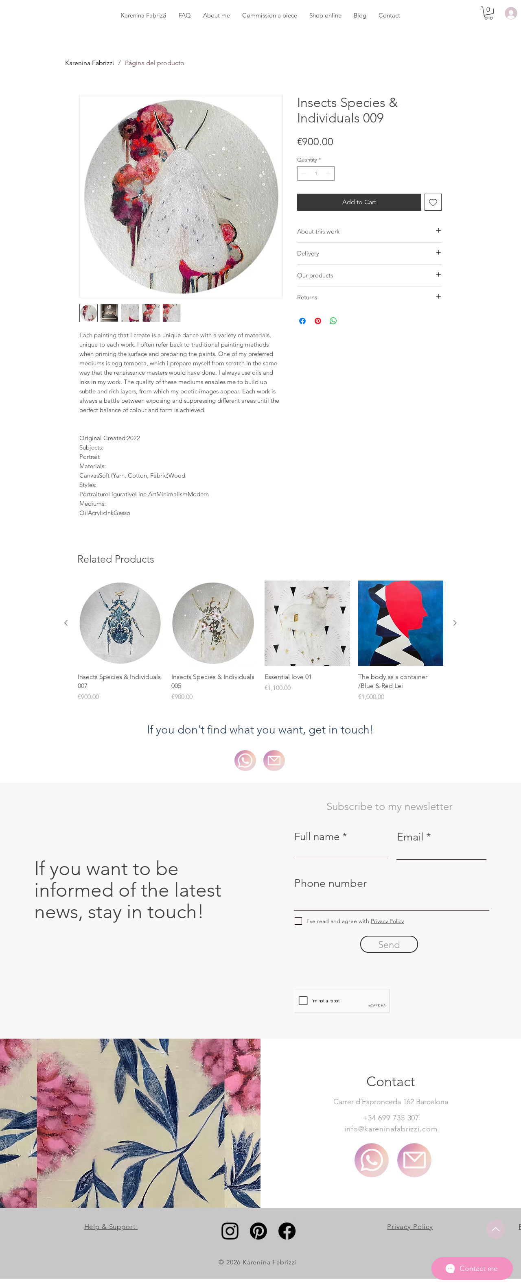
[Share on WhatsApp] (333, 321)
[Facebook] (287, 1231)
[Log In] (509, 13)
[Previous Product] (66, 623)
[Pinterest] (258, 1231)
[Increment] (329, 174)
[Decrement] (303, 174)
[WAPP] (245, 760)
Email (410, 837)
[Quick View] (120, 623)
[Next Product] (455, 623)
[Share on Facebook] (302, 321)
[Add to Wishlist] (433, 202)
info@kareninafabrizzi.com (391, 1128)
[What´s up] (372, 1160)
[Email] (274, 760)
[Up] (495, 1229)
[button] (488, 13)
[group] (260, 641)
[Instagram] (230, 1231)
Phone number (330, 883)
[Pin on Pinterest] (318, 321)
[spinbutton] (316, 174)
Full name (316, 837)
